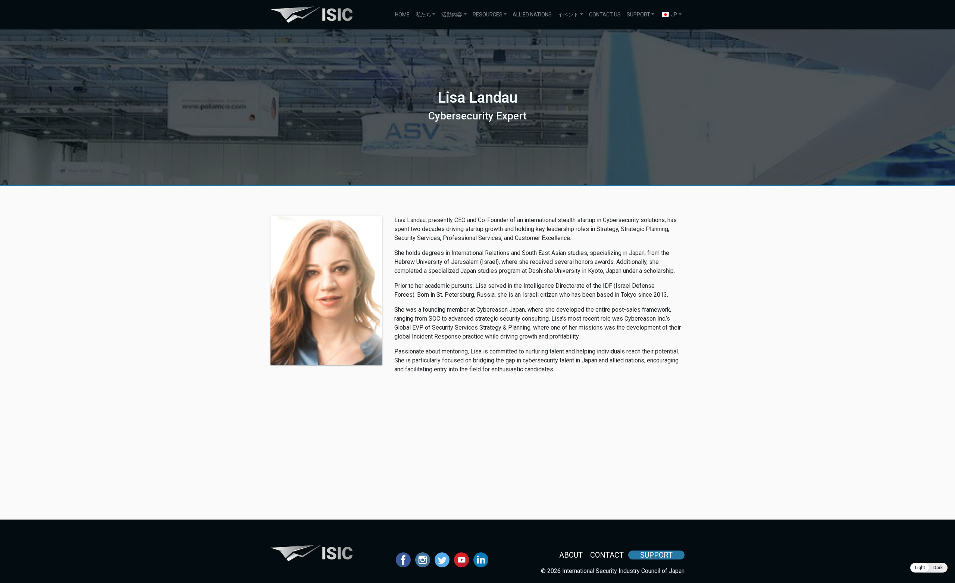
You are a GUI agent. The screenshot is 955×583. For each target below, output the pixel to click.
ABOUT (571, 555)
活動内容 (451, 15)
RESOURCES (487, 15)
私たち (423, 15)
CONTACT (607, 555)
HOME (402, 15)
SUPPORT (638, 15)
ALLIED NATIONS (532, 15)
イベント (568, 15)
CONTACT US (605, 15)
